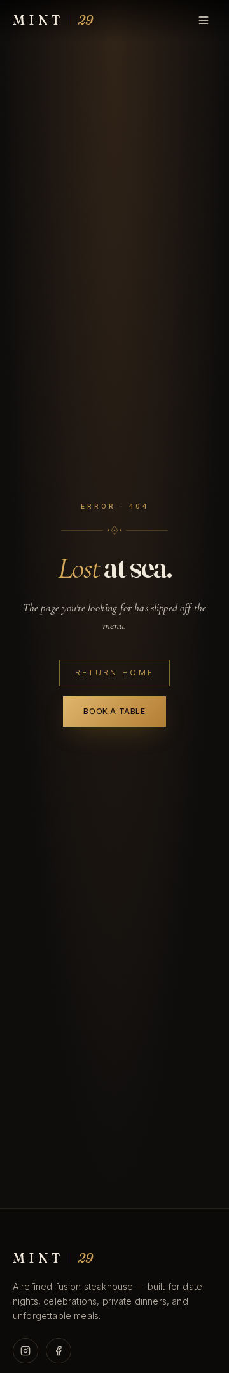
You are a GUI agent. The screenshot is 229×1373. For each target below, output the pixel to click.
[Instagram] (25, 1350)
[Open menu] (203, 20)
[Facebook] (58, 1350)
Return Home (115, 672)
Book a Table (114, 711)
